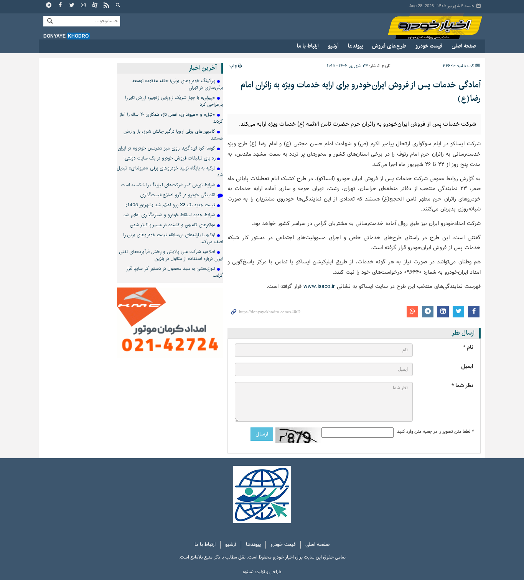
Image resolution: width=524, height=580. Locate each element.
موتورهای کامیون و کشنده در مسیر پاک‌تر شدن (172, 224)
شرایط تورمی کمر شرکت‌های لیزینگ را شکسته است (168, 185)
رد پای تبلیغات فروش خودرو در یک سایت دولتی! (169, 158)
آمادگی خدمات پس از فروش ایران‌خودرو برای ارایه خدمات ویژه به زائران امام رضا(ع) (361, 91)
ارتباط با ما (308, 46)
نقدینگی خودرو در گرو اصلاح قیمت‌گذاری (177, 195)
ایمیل (467, 367)
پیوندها (355, 46)
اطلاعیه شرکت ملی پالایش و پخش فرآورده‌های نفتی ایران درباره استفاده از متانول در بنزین (171, 255)
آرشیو (333, 46)
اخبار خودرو (427, 26)
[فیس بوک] (60, 6)
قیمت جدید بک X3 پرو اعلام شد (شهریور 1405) (170, 205)
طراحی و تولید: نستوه (262, 572)
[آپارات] (95, 6)
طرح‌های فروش (389, 46)
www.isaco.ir (319, 286)
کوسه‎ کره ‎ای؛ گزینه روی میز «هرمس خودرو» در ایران (166, 148)
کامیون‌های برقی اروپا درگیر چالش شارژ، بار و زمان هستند (173, 135)
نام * (468, 347)
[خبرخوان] (106, 6)
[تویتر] (72, 6)
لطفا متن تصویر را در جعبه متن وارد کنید (435, 431)
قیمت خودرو (428, 46)
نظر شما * (462, 386)
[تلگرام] (49, 6)
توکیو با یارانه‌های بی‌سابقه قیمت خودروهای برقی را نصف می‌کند (173, 238)
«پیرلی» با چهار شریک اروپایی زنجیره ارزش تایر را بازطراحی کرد (174, 101)
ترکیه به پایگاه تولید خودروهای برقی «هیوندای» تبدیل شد (170, 171)
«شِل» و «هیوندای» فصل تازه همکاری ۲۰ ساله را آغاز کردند (171, 118)
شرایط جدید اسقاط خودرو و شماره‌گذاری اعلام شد (169, 215)
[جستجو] (118, 6)
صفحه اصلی (463, 46)
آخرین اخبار (203, 68)
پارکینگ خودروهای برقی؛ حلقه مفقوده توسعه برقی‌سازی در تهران (177, 84)
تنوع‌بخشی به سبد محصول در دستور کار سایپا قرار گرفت (174, 272)
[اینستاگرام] (83, 6)
